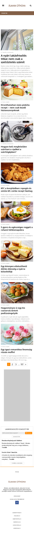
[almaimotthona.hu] (17, 6)
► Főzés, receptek (5, 102)
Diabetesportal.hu (17, 518)
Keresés (29, 433)
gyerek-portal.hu (17, 525)
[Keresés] (30, 6)
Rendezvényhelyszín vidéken (12, 440)
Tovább (4, 447)
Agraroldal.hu (17, 528)
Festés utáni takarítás (9, 452)
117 (22, 364)
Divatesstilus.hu (17, 522)
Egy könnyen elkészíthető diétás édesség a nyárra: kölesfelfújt (14, 269)
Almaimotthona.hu (17, 512)
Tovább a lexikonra (17, 463)
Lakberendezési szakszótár (17, 429)
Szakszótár (16, 436)
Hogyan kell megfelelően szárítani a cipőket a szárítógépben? (14, 149)
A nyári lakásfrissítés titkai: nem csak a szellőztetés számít (14, 59)
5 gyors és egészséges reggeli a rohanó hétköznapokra (17, 228)
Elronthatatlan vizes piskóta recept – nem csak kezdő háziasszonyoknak (15, 108)
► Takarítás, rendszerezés (7, 52)
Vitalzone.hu (17, 515)
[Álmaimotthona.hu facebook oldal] (17, 502)
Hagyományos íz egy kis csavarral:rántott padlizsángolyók (13, 310)
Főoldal (17, 471)
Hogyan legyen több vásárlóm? (17, 499)
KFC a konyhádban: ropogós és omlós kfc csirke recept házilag (16, 189)
